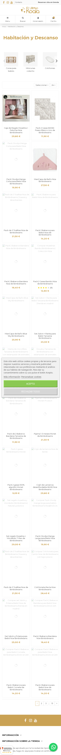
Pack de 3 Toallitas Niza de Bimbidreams (16, 231)
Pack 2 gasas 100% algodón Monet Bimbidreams (16, 487)
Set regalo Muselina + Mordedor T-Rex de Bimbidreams (16, 538)
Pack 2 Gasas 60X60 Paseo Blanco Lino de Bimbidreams (45, 130)
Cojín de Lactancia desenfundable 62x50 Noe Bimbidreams (45, 487)
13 (52, 703)
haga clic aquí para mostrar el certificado (35, 751)
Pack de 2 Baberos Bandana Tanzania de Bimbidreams (16, 436)
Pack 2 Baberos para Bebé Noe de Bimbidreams (44, 687)
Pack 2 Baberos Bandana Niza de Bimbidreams (16, 282)
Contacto (18, 2)
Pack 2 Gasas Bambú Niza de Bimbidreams (45, 282)
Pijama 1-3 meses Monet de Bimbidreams (45, 435)
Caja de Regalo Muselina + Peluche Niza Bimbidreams (16, 130)
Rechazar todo (30, 391)
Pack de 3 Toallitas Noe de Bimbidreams (16, 588)
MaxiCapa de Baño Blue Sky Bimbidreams (16, 334)
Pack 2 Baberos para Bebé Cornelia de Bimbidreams (16, 687)
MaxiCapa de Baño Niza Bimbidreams (45, 180)
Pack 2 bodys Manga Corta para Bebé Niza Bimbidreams (16, 181)
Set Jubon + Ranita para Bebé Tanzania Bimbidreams (45, 335)
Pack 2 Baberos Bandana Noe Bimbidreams (45, 637)
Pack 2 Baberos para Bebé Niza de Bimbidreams (44, 232)
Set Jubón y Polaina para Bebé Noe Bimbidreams (16, 637)
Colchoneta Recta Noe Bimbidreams (45, 588)
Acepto (30, 383)
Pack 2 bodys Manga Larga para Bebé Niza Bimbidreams (45, 538)
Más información (12, 376)
